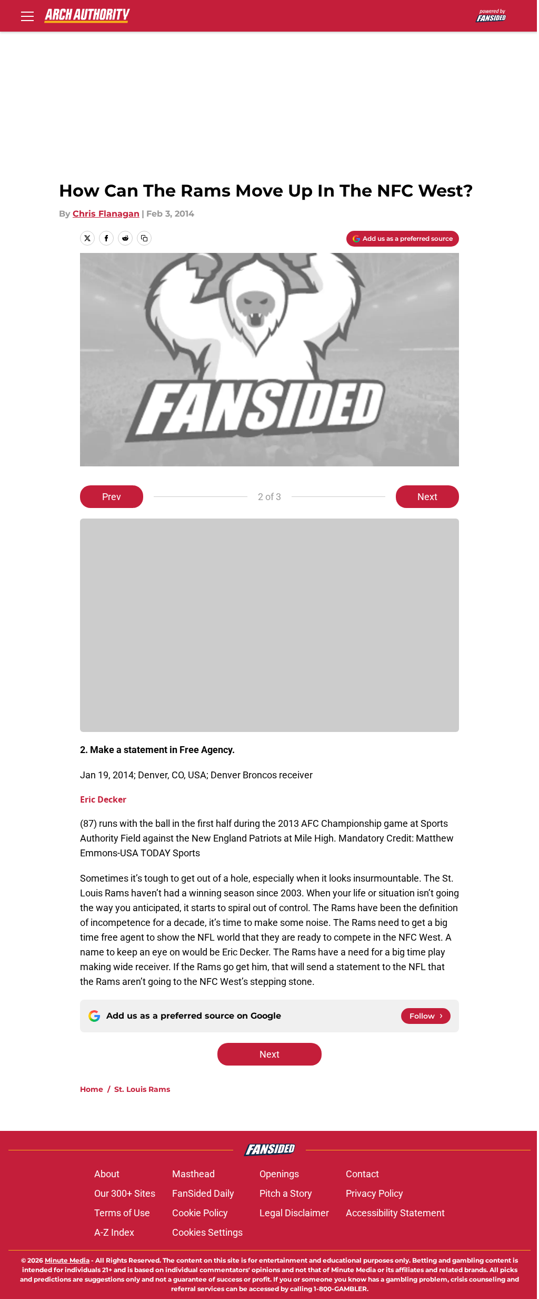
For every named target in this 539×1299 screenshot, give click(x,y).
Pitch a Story (285, 1193)
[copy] (144, 238)
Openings (279, 1173)
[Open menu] (27, 15)
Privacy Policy (374, 1193)
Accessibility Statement (395, 1212)
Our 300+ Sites (124, 1193)
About (106, 1173)
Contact (362, 1173)
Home (91, 1089)
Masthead (193, 1173)
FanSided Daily (203, 1193)
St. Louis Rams (142, 1089)
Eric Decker (103, 799)
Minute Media (67, 1260)
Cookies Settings (207, 1232)
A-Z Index (114, 1232)
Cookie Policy (200, 1212)
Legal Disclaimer (294, 1212)
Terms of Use (122, 1212)
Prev (111, 496)
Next (427, 496)
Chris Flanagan (106, 214)
